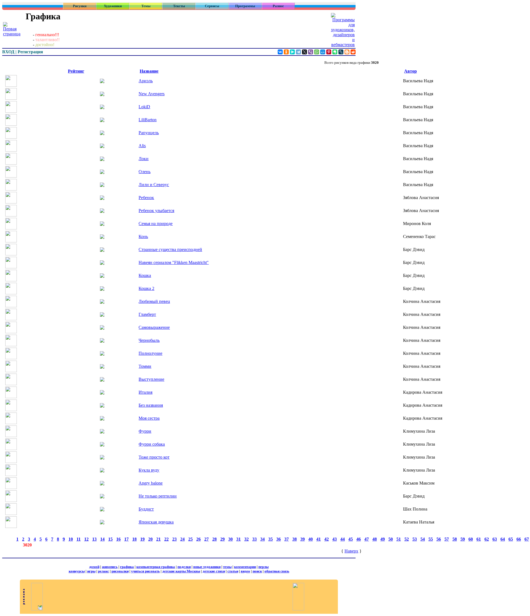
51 (398, 539)
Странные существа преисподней (170, 249)
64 (502, 539)
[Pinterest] (328, 51)
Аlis (142, 145)
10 (70, 539)
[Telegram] (298, 51)
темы (227, 567)
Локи (144, 158)
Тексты (179, 6)
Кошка (145, 275)
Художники (113, 6)
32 (246, 539)
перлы (263, 567)
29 (222, 539)
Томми (145, 366)
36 (278, 539)
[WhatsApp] (316, 51)
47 (366, 539)
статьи (232, 571)
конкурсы (77, 571)
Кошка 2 (146, 288)
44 (342, 539)
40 (310, 539)
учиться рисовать (145, 571)
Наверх (351, 551)
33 (254, 539)
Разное (278, 6)
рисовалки (120, 571)
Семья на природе (156, 223)
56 (438, 539)
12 (86, 539)
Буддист (146, 509)
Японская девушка (156, 522)
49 (382, 539)
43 (334, 539)
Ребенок (146, 197)
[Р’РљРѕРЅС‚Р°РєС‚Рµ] (280, 51)
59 (462, 539)
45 (350, 539)
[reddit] (353, 51)
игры (91, 571)
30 (230, 539)
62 (486, 539)
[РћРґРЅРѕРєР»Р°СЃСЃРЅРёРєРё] (286, 51)
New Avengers (152, 93)
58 (454, 539)
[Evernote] (334, 51)
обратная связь (276, 571)
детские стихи (214, 571)
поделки (184, 567)
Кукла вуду (149, 470)
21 (158, 539)
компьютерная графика (155, 567)
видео (245, 571)
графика (127, 567)
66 (518, 539)
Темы (145, 6)
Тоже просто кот (154, 457)
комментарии (245, 567)
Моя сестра (149, 418)
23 (174, 539)
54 (422, 539)
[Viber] (310, 51)
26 (198, 539)
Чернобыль (149, 340)
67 (526, 539)
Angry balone (151, 483)
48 (374, 539)
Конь (143, 236)
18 (134, 539)
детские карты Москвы (181, 571)
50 (390, 539)
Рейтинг (76, 71)
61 (478, 539)
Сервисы (212, 6)
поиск (257, 571)
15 (110, 539)
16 (118, 539)
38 (294, 539)
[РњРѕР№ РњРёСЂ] (322, 51)
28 (214, 539)
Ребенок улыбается (156, 210)
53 (414, 539)
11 (78, 539)
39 (302, 539)
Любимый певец (154, 301)
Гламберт (147, 314)
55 (430, 539)
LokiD (144, 106)
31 (238, 539)
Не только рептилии (158, 496)
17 (126, 539)
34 (262, 539)
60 (470, 539)
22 (166, 539)
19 (142, 539)
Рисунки (79, 6)
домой (94, 567)
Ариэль (146, 80)
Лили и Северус (154, 184)
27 (206, 539)
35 (270, 539)
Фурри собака (152, 444)
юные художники (207, 567)
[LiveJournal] (340, 51)
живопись (110, 567)
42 (326, 539)
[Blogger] (346, 51)
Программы (245, 6)
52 (406, 539)
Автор (410, 71)
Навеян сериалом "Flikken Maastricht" (174, 262)
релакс (103, 571)
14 (102, 539)
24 (182, 539)
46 (358, 539)
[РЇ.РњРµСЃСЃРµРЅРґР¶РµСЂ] (292, 51)
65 (510, 539)
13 (94, 539)
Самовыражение (154, 327)
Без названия (151, 405)
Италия (145, 392)
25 (190, 539)
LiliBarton (148, 119)
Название (149, 71)
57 (446, 539)
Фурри (145, 431)
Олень (144, 171)
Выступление (151, 379)
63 (494, 539)
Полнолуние (150, 353)
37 (286, 539)
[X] (304, 51)
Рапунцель (149, 132)
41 (318, 539)
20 (150, 539)
